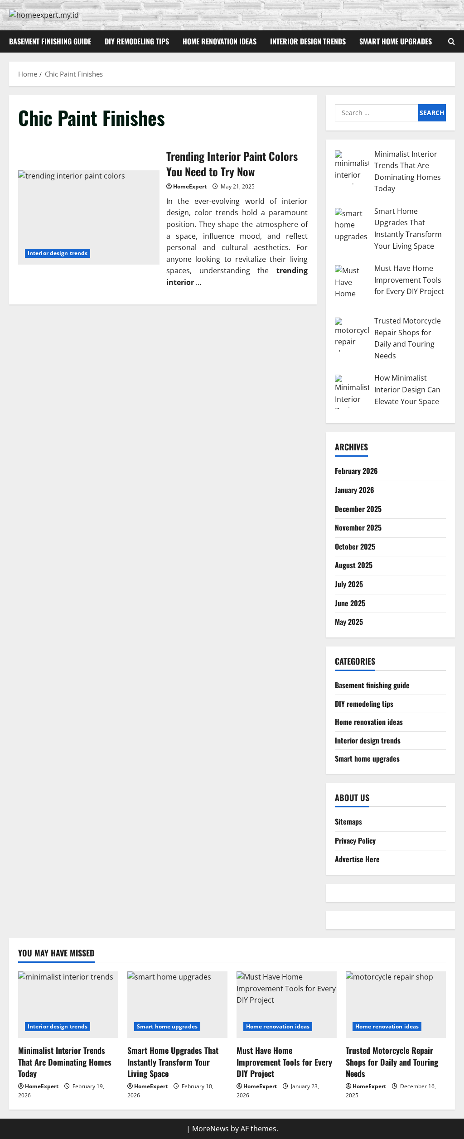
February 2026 (356, 470)
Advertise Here (357, 859)
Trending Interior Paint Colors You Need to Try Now (89, 217)
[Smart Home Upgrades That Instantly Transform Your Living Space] (177, 1004)
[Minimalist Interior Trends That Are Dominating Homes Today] (68, 1004)
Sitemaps (348, 821)
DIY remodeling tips (137, 41)
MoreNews (210, 1129)
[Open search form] (451, 41)
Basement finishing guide (50, 41)
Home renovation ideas (219, 41)
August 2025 (353, 565)
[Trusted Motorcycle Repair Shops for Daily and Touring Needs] (396, 1004)
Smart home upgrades (395, 41)
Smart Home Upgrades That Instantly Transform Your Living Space (172, 1061)
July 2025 (349, 584)
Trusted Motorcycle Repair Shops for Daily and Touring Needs (392, 1061)
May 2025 (349, 621)
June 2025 (350, 603)
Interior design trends (308, 41)
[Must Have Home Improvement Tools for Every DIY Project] (287, 1004)
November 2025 (358, 527)
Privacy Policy (355, 840)
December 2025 (358, 508)
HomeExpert (190, 186)
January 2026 (354, 489)
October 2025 (355, 546)
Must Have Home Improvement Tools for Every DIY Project (284, 1061)
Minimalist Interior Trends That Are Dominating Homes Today (64, 1061)
